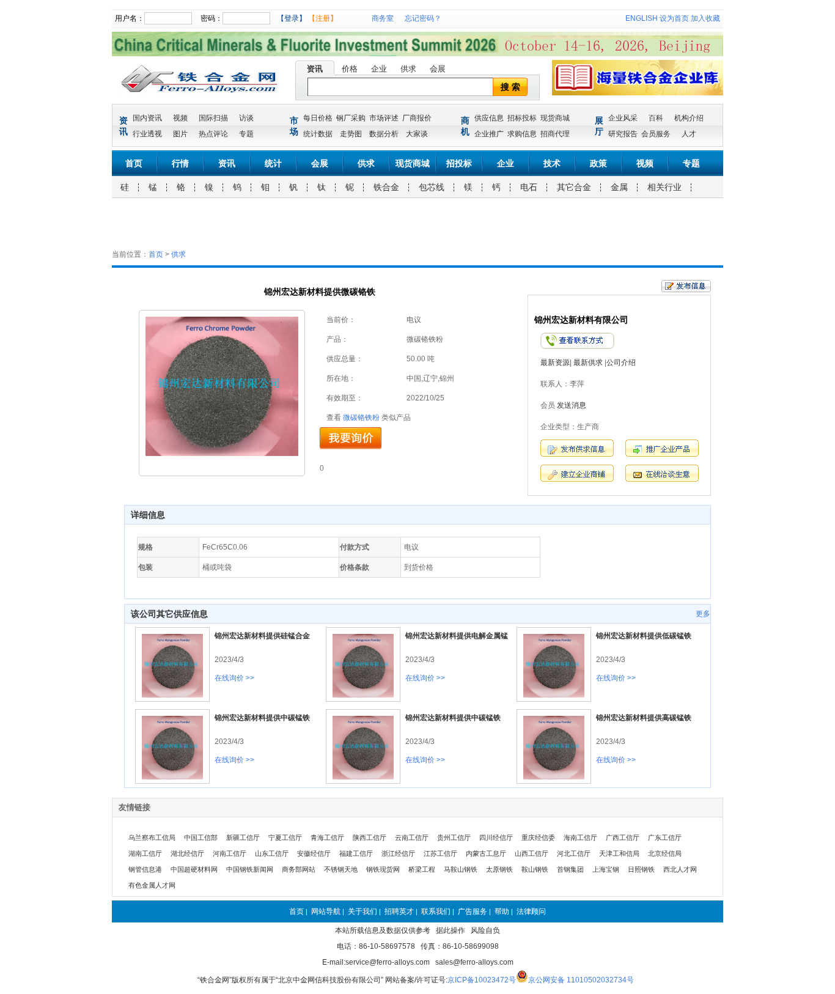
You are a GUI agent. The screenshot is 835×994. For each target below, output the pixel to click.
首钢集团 (570, 869)
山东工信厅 (272, 853)
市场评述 (384, 118)
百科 (656, 118)
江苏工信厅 (440, 853)
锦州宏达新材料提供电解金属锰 (456, 635)
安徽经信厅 (314, 853)
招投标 (459, 163)
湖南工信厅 (145, 853)
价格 (350, 68)
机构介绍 (689, 118)
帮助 (502, 911)
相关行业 (664, 187)
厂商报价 (417, 118)
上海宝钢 (605, 869)
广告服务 (472, 911)
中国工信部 (201, 837)
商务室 (383, 18)
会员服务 (656, 134)
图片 (180, 134)
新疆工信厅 (243, 837)
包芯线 (431, 187)
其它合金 (574, 187)
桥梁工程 (421, 869)
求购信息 (522, 134)
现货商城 (555, 118)
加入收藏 (705, 18)
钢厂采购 (351, 118)
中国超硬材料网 (194, 869)
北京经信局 (665, 853)
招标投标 (522, 118)
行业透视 (147, 134)
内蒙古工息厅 (486, 853)
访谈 (246, 118)
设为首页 (674, 18)
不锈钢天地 (341, 869)
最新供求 (588, 362)
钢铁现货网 (383, 869)
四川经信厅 (496, 837)
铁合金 (386, 187)
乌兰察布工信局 (151, 837)
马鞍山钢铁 (460, 869)
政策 (598, 163)
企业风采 (623, 118)
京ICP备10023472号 (481, 980)
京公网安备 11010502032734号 (581, 980)
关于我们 (362, 911)
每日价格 (318, 118)
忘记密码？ (423, 18)
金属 (619, 187)
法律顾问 (531, 911)
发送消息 (571, 405)
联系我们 (436, 911)
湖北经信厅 (187, 853)
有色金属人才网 (151, 885)
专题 (246, 134)
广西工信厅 (622, 837)
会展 (438, 68)
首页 (133, 163)
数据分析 (384, 134)
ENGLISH (641, 18)
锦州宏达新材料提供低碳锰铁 (643, 635)
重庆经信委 (538, 837)
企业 (379, 68)
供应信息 (489, 118)
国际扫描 (213, 118)
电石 (528, 187)
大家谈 (417, 134)
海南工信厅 (580, 837)
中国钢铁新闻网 (249, 869)
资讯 (315, 68)
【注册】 (322, 18)
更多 (703, 613)
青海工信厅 (327, 837)
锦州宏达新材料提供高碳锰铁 (643, 717)
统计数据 (318, 134)
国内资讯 (147, 118)
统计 (273, 163)
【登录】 (291, 18)
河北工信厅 (573, 853)
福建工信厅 (356, 853)
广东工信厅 (665, 837)
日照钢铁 (641, 869)
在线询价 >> (234, 678)
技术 (552, 163)
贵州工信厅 (454, 837)
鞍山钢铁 (534, 869)
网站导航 (325, 911)
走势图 (351, 134)
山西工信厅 (531, 853)
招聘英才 (399, 911)
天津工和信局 (619, 853)
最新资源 (555, 362)
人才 (689, 134)
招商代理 (555, 134)
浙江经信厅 (398, 853)
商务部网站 (298, 869)
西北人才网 (680, 869)
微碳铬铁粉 (361, 417)
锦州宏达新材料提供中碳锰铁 (262, 717)
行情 (180, 163)
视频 (180, 118)
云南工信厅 (412, 837)
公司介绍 (621, 362)
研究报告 (623, 134)
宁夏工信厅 (285, 837)
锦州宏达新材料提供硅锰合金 (262, 635)
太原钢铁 (499, 869)
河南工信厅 (229, 853)
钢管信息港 (145, 869)
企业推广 (489, 134)
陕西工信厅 (369, 837)
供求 (408, 68)
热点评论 (213, 134)
